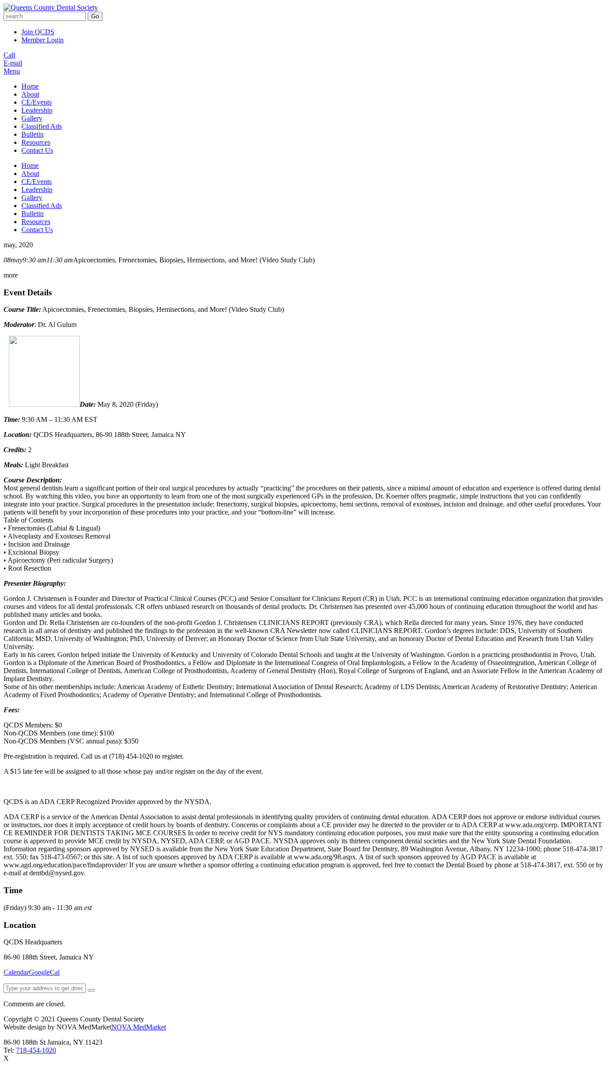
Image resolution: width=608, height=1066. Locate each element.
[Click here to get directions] (91, 990)
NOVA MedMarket (138, 1027)
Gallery (31, 118)
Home (30, 86)
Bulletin (32, 134)
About (30, 94)
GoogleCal (44, 972)
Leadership (37, 110)
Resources (35, 142)
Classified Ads (41, 126)
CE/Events (36, 102)
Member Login (42, 40)
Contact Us (37, 150)
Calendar (16, 972)
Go (95, 16)
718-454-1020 (36, 1050)
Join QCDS (37, 32)
